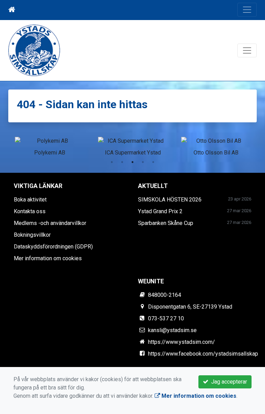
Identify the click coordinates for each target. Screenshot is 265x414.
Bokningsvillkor (32, 235)
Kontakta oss (30, 211)
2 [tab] (122, 162)
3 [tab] (132, 162)
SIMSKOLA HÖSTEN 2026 (170, 199)
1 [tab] (111, 162)
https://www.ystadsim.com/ (181, 342)
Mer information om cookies (48, 258)
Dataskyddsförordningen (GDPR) (53, 246)
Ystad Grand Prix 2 (160, 211)
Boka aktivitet (30, 199)
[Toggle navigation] (247, 10)
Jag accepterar (227, 381)
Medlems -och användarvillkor (50, 223)
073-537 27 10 (166, 318)
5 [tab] (153, 162)
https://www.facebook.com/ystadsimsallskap (203, 353)
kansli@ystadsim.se (172, 330)
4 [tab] (142, 162)
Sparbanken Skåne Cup (165, 223)
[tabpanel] (49, 145)
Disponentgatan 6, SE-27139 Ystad (190, 306)
